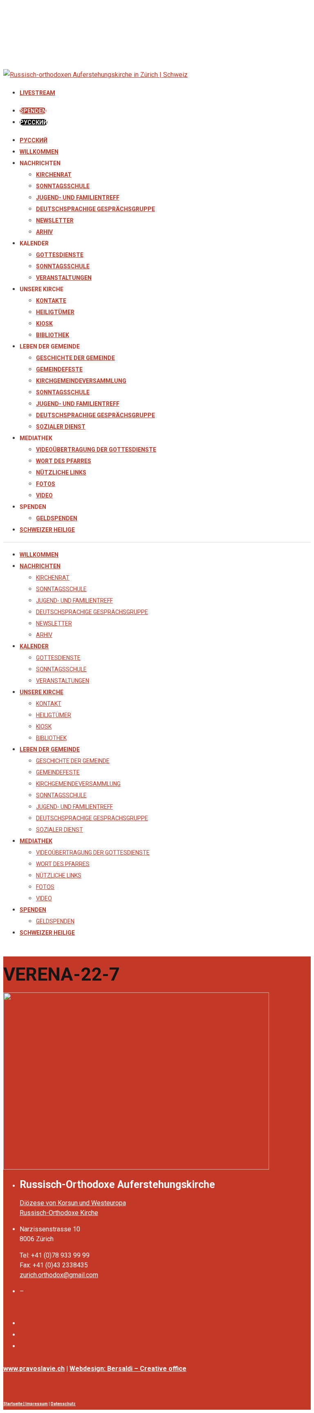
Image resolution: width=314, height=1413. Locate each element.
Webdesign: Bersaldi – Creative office (128, 1368)
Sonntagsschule (63, 186)
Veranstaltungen (64, 277)
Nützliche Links (61, 472)
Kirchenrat (54, 174)
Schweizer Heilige (47, 529)
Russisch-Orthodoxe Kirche (59, 1213)
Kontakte (51, 300)
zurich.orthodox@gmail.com (59, 1275)
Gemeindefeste (59, 369)
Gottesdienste (59, 255)
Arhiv (44, 232)
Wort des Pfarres (63, 461)
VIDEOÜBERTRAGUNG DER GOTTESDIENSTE (96, 449)
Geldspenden (56, 518)
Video (44, 495)
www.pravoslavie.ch (34, 1368)
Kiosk (44, 323)
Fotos (45, 484)
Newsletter (55, 220)
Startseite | (14, 1404)
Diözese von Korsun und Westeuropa (73, 1203)
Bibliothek (52, 335)
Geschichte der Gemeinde (75, 358)
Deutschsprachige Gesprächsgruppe (95, 209)
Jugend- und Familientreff (77, 197)
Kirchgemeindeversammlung (81, 381)
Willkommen (39, 151)
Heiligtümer (55, 312)
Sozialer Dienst (60, 426)
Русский (33, 140)
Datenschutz (63, 1404)
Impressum (36, 1404)
